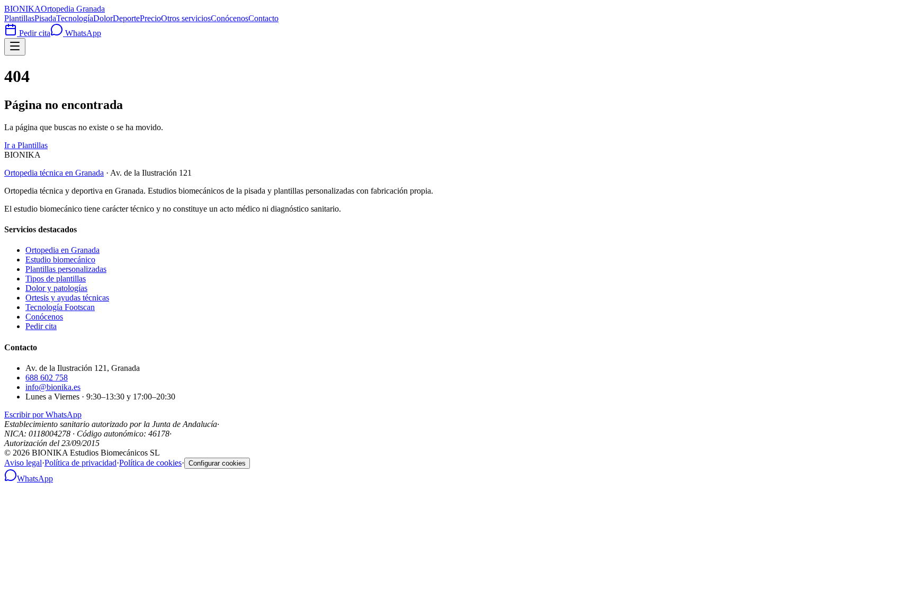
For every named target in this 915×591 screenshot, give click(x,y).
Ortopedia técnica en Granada (54, 172)
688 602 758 (46, 377)
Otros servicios (186, 18)
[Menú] (14, 47)
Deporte (126, 18)
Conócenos (229, 18)
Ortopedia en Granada (62, 250)
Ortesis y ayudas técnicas (67, 297)
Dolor (103, 18)
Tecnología (74, 18)
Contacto (263, 18)
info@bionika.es (52, 387)
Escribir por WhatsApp (43, 414)
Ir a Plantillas (26, 145)
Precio (150, 18)
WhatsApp (82, 33)
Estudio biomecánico (60, 259)
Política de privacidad (80, 462)
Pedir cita (33, 33)
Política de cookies (150, 462)
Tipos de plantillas (55, 278)
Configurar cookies (217, 463)
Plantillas (19, 18)
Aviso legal (23, 462)
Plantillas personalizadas (65, 269)
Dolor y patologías (56, 288)
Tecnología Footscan (60, 307)
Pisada (45, 18)
